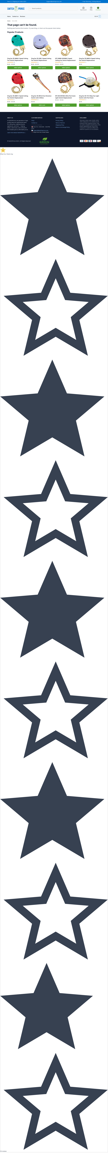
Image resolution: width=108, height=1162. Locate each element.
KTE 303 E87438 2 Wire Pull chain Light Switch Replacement (65, 97)
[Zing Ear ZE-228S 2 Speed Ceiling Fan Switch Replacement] (42, 45)
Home (8, 21)
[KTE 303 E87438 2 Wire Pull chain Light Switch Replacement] (66, 83)
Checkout (98, 10)
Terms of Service (60, 123)
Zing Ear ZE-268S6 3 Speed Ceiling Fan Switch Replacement (17, 59)
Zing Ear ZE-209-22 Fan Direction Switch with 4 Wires (41, 97)
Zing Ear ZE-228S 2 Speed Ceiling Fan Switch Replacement (41, 59)
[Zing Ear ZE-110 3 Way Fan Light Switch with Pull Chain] (90, 83)
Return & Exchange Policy (63, 127)
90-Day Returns (96, 1)
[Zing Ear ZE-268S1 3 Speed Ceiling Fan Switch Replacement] (18, 83)
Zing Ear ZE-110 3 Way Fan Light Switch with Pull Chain (89, 97)
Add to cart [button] (42, 105)
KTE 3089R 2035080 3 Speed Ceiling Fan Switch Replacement (65, 59)
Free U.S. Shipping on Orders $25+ (16, 1)
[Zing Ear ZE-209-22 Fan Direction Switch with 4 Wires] (42, 83)
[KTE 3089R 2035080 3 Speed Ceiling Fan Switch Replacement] (66, 45)
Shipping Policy (60, 125)
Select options (18, 67)
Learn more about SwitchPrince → (16, 132)
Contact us (34, 123)
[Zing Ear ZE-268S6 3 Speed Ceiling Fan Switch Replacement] (18, 45)
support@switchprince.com (40, 130)
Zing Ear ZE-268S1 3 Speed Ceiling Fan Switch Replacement (17, 97)
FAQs (91, 10)
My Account (83, 10)
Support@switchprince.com (54, 1)
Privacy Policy (59, 120)
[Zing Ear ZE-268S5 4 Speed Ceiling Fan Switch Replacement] (90, 45)
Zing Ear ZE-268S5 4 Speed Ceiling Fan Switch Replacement (89, 59)
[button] (98, 16)
